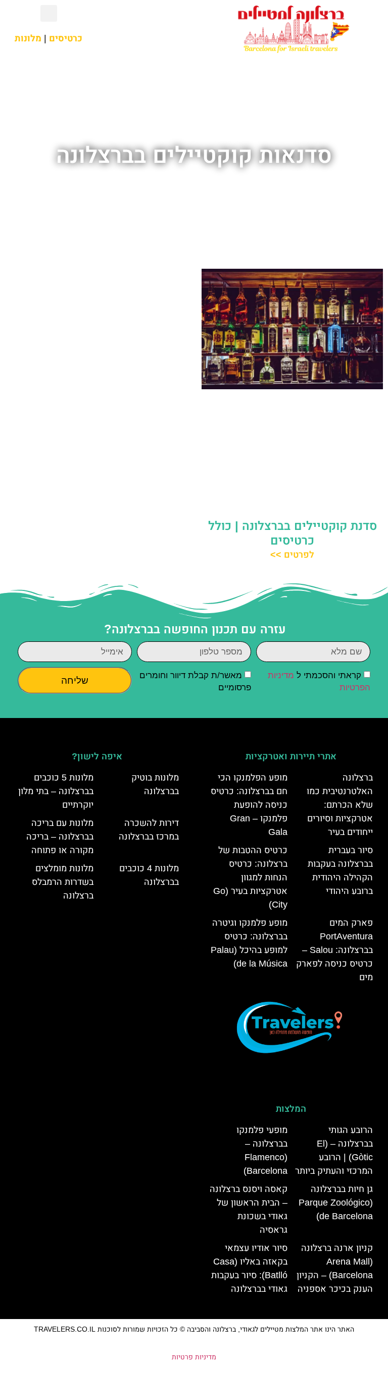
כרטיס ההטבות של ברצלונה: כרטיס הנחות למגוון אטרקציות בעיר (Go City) (250, 877)
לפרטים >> (292, 555)
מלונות (28, 38)
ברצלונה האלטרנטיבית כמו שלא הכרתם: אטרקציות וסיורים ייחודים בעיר (340, 804)
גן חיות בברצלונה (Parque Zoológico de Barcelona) (336, 1202)
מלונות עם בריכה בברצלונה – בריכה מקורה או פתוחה (59, 836)
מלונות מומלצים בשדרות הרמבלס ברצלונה (62, 882)
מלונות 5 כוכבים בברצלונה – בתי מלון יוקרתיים (55, 791)
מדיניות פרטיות (194, 1357)
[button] (145, 29)
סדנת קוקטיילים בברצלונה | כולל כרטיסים (292, 533)
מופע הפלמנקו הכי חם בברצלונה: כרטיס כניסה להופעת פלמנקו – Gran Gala (249, 804)
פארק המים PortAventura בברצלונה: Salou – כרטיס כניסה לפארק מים (334, 950)
